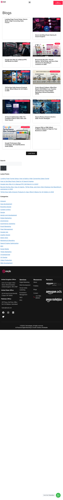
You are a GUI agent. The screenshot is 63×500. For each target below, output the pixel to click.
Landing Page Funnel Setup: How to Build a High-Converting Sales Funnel (16, 21)
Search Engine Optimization (9, 243)
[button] (29, 2)
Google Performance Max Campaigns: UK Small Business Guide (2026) (15, 144)
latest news (4, 238)
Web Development (6, 263)
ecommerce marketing (7, 223)
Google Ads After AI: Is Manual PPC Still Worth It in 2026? (19, 184)
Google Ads (4, 232)
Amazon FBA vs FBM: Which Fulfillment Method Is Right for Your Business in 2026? (46, 129)
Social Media (4, 249)
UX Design (3, 257)
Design (2, 212)
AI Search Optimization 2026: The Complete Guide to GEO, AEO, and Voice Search (15, 118)
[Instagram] (8, 313)
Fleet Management (6, 229)
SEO (1, 246)
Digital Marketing (5, 218)
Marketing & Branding (7, 240)
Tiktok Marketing (5, 252)
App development (6, 204)
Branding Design (5, 207)
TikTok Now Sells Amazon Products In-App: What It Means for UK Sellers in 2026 (16, 89)
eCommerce (4, 221)
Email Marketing (5, 226)
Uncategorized (5, 254)
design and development (8, 215)
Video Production (6, 260)
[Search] (3, 168)
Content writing (5, 209)
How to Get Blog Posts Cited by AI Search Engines (17, 181)
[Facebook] (3, 313)
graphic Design (5, 235)
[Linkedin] (13, 313)
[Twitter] (3, 317)
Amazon (3, 201)
